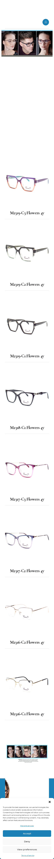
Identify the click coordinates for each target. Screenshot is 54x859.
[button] (49, 801)
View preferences (27, 849)
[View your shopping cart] (45, 22)
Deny (27, 841)
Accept (27, 833)
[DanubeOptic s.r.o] (13, 22)
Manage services (27, 826)
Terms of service (27, 855)
